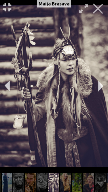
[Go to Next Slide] (101, 86)
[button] (7, 182)
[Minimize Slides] (7, 7)
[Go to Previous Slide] (7, 86)
